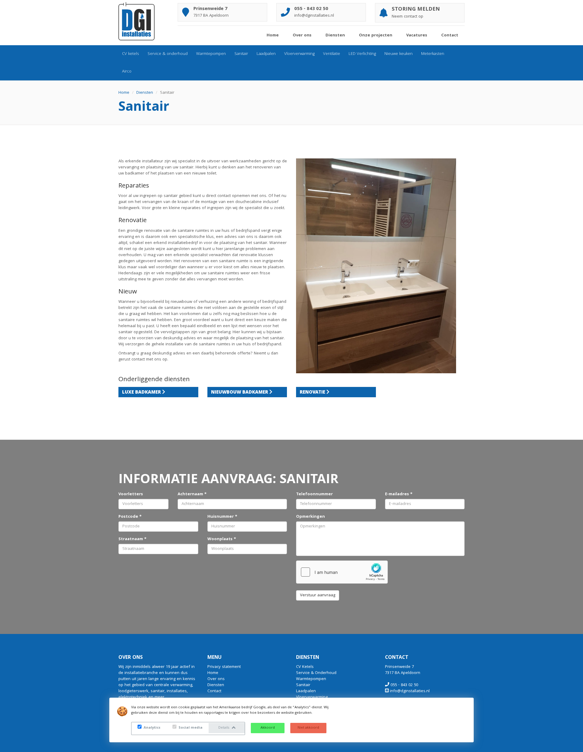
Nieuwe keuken (398, 54)
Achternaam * (192, 494)
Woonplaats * (221, 539)
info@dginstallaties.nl (410, 691)
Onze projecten (375, 35)
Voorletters (130, 494)
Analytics (151, 728)
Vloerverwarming (299, 54)
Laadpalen (266, 54)
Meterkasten (432, 54)
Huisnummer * (222, 517)
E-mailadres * (398, 494)
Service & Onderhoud (316, 673)
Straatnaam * (132, 539)
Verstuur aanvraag (317, 595)
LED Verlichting (362, 54)
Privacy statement (224, 667)
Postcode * (129, 517)
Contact (449, 35)
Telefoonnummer (314, 494)
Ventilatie (331, 54)
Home (273, 35)
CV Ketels (305, 667)
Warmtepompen (211, 54)
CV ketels (130, 54)
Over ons (302, 35)
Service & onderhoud (168, 54)
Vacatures (416, 35)
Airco (126, 71)
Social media (190, 728)
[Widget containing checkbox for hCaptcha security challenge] (342, 572)
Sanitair (241, 54)
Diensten (335, 35)
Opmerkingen (310, 517)
